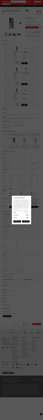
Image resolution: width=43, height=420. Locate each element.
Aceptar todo (26, 221)
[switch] (27, 215)
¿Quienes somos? (21, 210)
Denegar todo (17, 221)
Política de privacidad (15, 210)
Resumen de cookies (25, 210)
